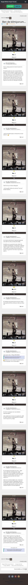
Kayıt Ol (18, 6)
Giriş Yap (10, 6)
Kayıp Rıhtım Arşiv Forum (8, 2)
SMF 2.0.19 (5, 578)
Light (15, 495)
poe (14, 26)
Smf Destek (17, 580)
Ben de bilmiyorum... (10, 63)
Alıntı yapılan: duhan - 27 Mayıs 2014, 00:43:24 (12, 354)
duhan (14, 261)
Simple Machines (16, 578)
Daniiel (12, 581)
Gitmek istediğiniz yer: (18, 569)
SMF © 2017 (10, 578)
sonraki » (25, 16)
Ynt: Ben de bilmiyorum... (11, 128)
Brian (21, 581)
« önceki (21, 16)
